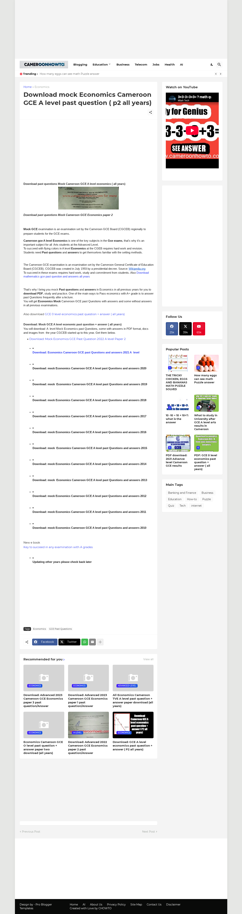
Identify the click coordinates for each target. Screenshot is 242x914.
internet (196, 505)
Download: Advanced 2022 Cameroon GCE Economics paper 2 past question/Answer (88, 747)
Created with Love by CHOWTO (91, 908)
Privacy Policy (116, 904)
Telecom (141, 64)
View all (148, 659)
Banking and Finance (182, 492)
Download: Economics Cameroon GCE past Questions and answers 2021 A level (86, 352)
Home (27, 87)
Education (100, 64)
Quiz (171, 505)
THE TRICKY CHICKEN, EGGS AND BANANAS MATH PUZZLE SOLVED (176, 382)
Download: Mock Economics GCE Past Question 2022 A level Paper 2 (77, 339)
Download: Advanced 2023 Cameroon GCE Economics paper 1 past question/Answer (88, 700)
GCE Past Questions (60, 628)
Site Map (136, 904)
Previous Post (31, 831)
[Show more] (100, 642)
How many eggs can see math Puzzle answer (69, 74)
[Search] (219, 64)
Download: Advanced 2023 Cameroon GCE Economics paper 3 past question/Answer (43, 700)
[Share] (150, 112)
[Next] (221, 74)
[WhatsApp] (84, 642)
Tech (183, 505)
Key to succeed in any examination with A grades (58, 547)
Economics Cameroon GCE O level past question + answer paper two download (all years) (43, 747)
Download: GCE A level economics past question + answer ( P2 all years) (132, 745)
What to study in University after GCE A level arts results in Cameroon (205, 422)
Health (170, 64)
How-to (192, 499)
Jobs (156, 64)
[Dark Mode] (212, 64)
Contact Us (154, 904)
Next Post (148, 831)
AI (181, 64)
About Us (96, 904)
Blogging (80, 64)
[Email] (92, 642)
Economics (42, 87)
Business (123, 64)
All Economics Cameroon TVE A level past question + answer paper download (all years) (133, 700)
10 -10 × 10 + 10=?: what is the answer (177, 419)
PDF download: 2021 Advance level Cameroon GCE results (177, 460)
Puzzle (206, 499)
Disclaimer (173, 904)
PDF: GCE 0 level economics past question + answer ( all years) (205, 462)
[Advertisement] (121, 29)
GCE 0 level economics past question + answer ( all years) (85, 314)
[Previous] (216, 74)
